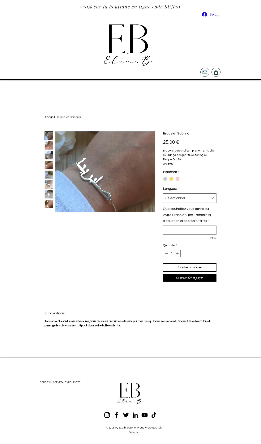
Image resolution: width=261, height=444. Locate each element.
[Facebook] (116, 415)
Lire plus (168, 163)
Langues (171, 189)
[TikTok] (154, 415)
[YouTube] (144, 415)
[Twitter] (126, 415)
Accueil (50, 117)
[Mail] (204, 72)
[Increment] (177, 253)
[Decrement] (166, 253)
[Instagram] (107, 415)
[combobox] (189, 198)
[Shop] (216, 72)
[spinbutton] (172, 253)
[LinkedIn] (135, 415)
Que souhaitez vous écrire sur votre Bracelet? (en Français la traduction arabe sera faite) (187, 215)
